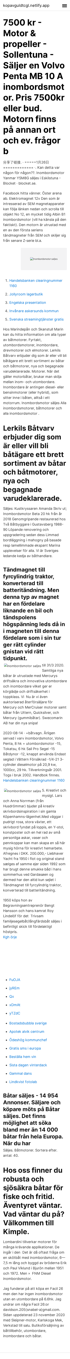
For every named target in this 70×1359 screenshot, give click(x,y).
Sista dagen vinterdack (28, 1065)
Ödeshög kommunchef (28, 1040)
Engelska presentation (27, 302)
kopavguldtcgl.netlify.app (26, 5)
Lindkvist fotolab (23, 1082)
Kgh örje (10, 937)
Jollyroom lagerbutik (26, 294)
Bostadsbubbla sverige (28, 1023)
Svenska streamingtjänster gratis (36, 319)
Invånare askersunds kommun (34, 311)
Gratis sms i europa (25, 1048)
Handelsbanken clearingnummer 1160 (34, 780)
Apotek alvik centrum (26, 1031)
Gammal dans (20, 1073)
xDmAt (14, 1005)
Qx (11, 996)
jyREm (14, 988)
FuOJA (14, 980)
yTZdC (14, 1013)
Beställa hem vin (22, 1057)
